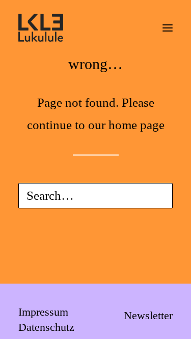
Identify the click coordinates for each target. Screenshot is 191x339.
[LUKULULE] (40, 28)
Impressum (43, 311)
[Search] (95, 195)
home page (136, 125)
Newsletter (148, 315)
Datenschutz (46, 327)
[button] (167, 27)
